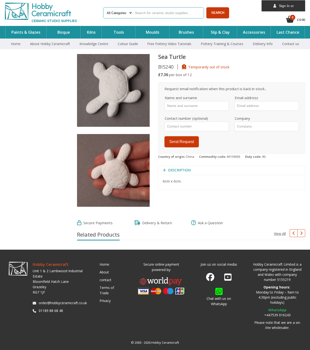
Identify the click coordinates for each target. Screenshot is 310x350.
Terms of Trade (107, 290)
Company (242, 118)
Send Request (181, 142)
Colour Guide (128, 43)
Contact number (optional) (186, 118)
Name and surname (181, 97)
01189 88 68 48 (51, 310)
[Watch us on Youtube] (228, 278)
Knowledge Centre (93, 43)
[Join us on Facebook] (210, 277)
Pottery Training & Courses (222, 43)
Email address (246, 97)
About (104, 272)
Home (16, 43)
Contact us (290, 43)
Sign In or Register (285, 7)
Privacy (105, 300)
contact (105, 280)
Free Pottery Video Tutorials (169, 43)
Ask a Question (209, 222)
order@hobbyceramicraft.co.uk (62, 303)
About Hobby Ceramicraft (50, 43)
